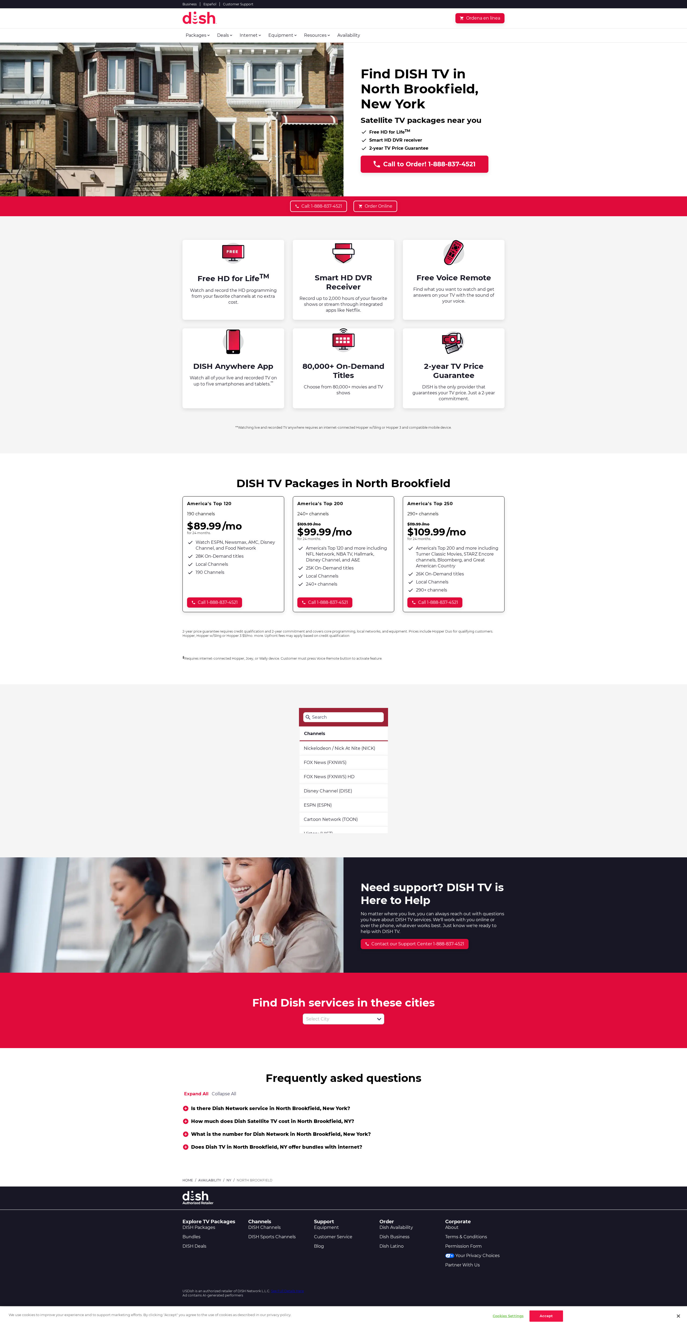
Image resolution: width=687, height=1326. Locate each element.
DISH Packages (198, 1227)
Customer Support (238, 4)
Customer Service (333, 1236)
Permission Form (463, 1246)
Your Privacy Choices (477, 1255)
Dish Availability (396, 1227)
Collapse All (224, 1093)
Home (187, 1180)
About (452, 1227)
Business (189, 4)
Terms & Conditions (466, 1236)
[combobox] (337, 1019)
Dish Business (394, 1236)
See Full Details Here (287, 1291)
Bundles (191, 1236)
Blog (319, 1246)
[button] (379, 1019)
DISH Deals (194, 1246)
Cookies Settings (508, 1316)
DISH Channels (264, 1227)
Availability (209, 1180)
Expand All (196, 1093)
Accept (546, 1316)
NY (228, 1180)
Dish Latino (391, 1246)
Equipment (326, 1227)
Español (209, 4)
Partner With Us (462, 1265)
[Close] (678, 1316)
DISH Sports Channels (272, 1236)
